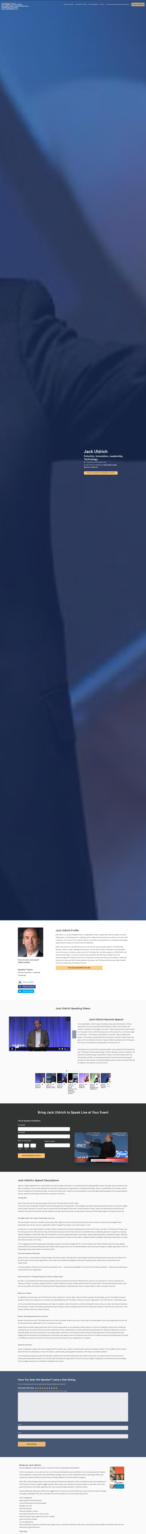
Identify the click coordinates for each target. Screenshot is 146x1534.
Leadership (115, 456)
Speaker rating (26, 1388)
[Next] (74, 1034)
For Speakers (93, 4)
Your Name (22, 1125)
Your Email (22, 1132)
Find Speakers (69, 4)
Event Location (50, 1141)
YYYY (33, 1149)
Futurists (89, 456)
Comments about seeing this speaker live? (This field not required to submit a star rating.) (42, 1391)
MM (20, 1149)
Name (20, 1424)
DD (26, 1149)
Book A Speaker (138, 4)
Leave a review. (24, 962)
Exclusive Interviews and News (118, 4)
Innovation (102, 456)
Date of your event (24, 1140)
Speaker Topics (81, 4)
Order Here (23, 1531)
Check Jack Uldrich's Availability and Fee (101, 473)
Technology (91, 459)
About (102, 4)
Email (20, 1433)
